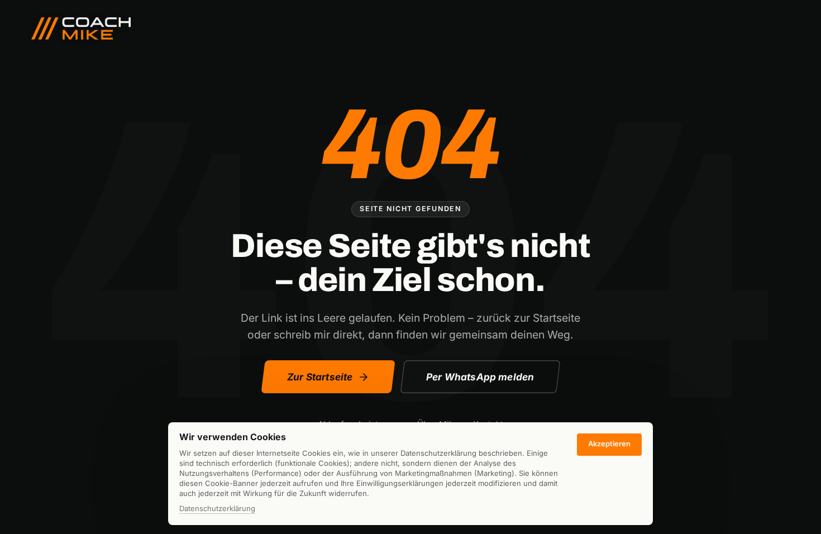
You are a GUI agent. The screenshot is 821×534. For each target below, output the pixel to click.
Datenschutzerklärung (217, 509)
